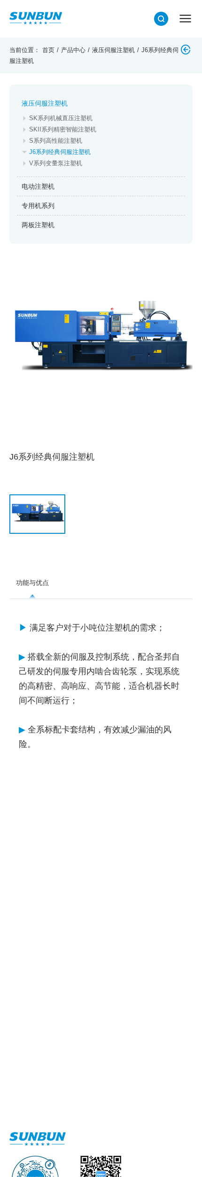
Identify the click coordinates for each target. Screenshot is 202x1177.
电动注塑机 (38, 186)
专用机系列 (38, 205)
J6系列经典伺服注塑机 (60, 151)
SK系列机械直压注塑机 (61, 118)
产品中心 (73, 50)
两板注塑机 (38, 225)
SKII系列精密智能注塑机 (62, 129)
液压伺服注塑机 (113, 50)
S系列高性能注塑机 (55, 140)
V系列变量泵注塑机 (55, 163)
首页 (48, 50)
